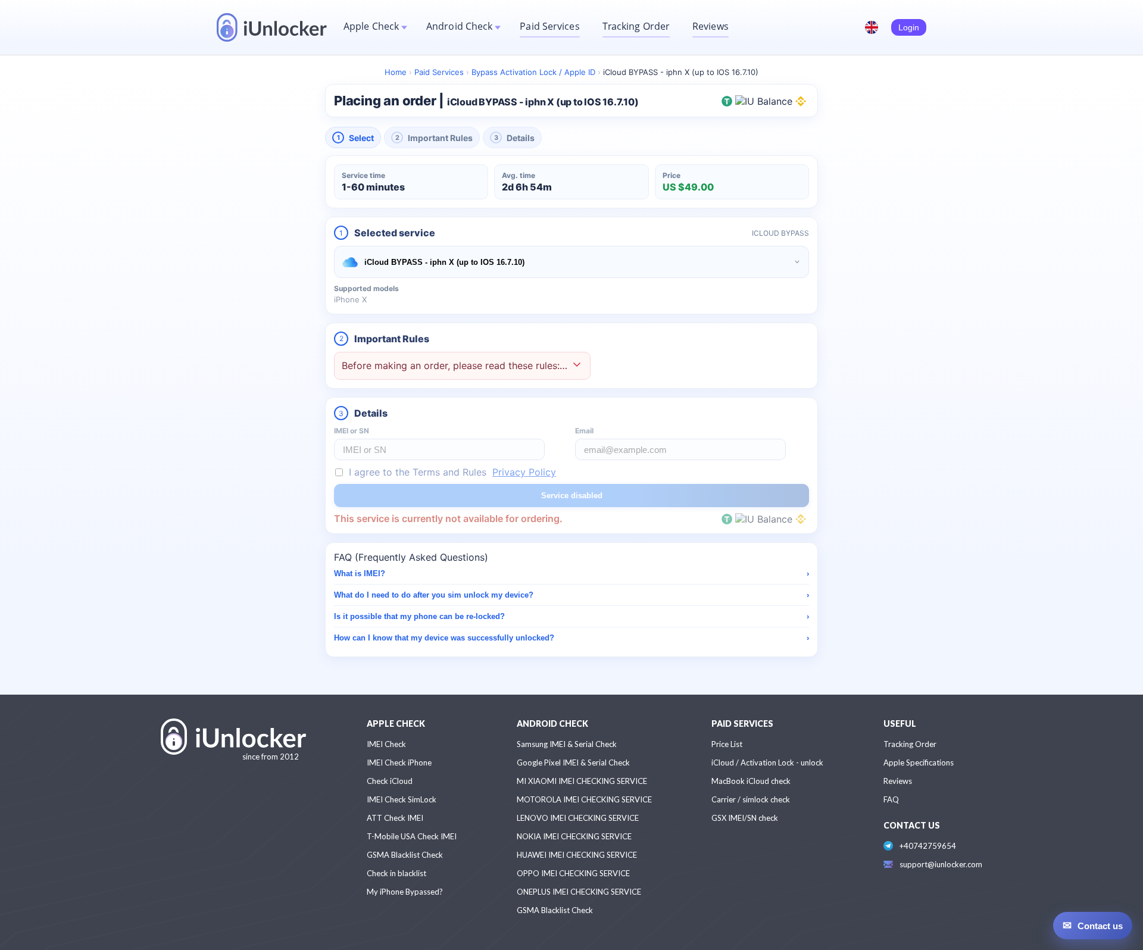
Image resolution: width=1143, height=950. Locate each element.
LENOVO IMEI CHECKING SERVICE (578, 818)
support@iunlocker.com (941, 864)
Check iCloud (390, 781)
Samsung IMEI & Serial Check (567, 744)
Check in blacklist (396, 873)
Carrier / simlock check (750, 799)
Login (908, 27)
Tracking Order (636, 26)
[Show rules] (577, 366)
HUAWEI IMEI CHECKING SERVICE (577, 855)
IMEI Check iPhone (399, 762)
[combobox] (571, 262)
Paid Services (549, 26)
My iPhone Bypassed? (405, 891)
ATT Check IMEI (395, 818)
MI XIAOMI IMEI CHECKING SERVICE (582, 781)
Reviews (710, 26)
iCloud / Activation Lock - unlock (767, 762)
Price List (726, 744)
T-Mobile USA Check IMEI (412, 836)
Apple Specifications (918, 762)
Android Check (459, 26)
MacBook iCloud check (751, 781)
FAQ (891, 799)
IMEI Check (386, 744)
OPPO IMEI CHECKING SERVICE (573, 873)
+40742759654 (928, 846)
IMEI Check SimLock (401, 799)
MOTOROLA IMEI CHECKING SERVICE (584, 799)
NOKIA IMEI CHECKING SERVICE (574, 836)
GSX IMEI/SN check (744, 818)
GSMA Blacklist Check (405, 855)
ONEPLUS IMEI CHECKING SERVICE (579, 891)
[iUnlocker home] (272, 27)
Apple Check (371, 26)
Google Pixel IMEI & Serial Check (573, 762)
